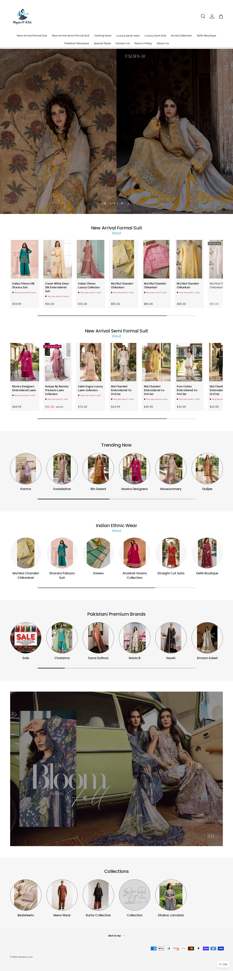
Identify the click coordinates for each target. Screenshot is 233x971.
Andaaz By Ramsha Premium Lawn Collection (57, 390)
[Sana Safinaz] (98, 637)
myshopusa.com (24, 956)
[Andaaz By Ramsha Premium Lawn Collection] (57, 362)
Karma (25, 489)
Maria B (134, 658)
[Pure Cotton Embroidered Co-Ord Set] (189, 362)
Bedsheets (26, 915)
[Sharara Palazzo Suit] (62, 553)
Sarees (98, 573)
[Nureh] (170, 637)
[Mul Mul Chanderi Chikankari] (123, 259)
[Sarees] (98, 553)
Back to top (115, 935)
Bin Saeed (98, 489)
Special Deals (102, 43)
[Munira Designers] (134, 468)
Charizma (62, 658)
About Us (163, 43)
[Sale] (25, 637)
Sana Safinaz (98, 658)
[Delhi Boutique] (207, 553)
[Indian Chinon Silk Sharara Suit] (24, 259)
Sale (25, 658)
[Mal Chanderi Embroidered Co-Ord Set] (123, 362)
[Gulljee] (207, 468)
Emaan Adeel (207, 658)
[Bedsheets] (25, 895)
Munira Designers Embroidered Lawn (24, 388)
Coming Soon (103, 35)
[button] (220, 16)
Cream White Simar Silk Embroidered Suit (57, 287)
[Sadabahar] (62, 468)
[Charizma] (62, 637)
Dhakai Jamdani (171, 915)
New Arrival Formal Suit (32, 35)
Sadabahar (62, 489)
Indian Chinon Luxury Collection (89, 285)
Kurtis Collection (181, 35)
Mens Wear (62, 915)
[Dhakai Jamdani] (170, 895)
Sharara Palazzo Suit (62, 575)
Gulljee (207, 489)
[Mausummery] (170, 468)
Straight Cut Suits (170, 573)
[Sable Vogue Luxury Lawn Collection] (90, 362)
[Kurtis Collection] (98, 895)
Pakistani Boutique (76, 43)
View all (116, 233)
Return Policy (143, 43)
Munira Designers (134, 489)
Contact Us (123, 43)
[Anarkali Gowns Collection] (134, 553)
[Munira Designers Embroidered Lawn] (24, 362)
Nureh (170, 658)
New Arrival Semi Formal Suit (71, 35)
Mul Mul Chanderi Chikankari (122, 285)
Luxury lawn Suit (155, 35)
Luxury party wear (128, 35)
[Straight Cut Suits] (170, 553)
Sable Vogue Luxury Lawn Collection (90, 388)
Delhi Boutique (206, 35)
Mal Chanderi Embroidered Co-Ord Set (121, 390)
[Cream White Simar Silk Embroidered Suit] (57, 259)
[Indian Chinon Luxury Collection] (90, 259)
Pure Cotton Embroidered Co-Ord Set (187, 390)
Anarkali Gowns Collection (135, 575)
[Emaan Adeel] (207, 637)
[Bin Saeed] (98, 468)
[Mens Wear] (62, 895)
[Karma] (25, 468)
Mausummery (171, 489)
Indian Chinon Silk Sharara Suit (23, 285)
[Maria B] (134, 637)
